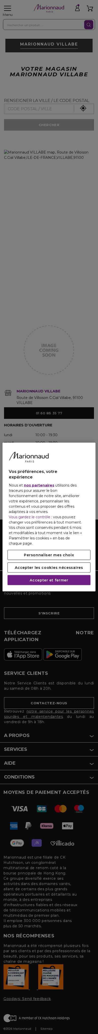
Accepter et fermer (49, 580)
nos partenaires (39, 485)
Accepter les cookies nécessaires (49, 567)
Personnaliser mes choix (49, 554)
